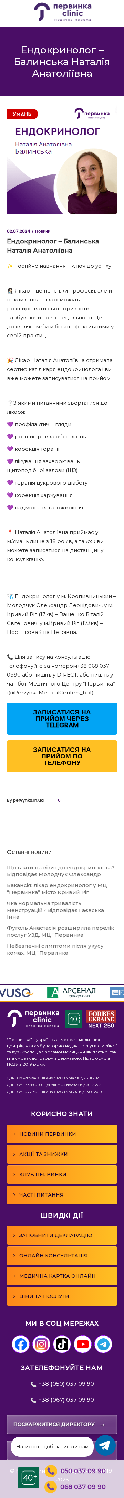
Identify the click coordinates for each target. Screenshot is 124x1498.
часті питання (38, 1194)
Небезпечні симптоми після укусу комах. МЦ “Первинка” (55, 949)
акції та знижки (40, 1154)
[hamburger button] (11, 12)
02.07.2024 (18, 231)
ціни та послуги (41, 1296)
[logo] (33, 1025)
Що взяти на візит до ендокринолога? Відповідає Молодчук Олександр (61, 871)
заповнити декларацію (52, 1235)
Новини (42, 231)
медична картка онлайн (54, 1276)
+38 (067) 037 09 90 (65, 1399)
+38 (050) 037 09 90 (65, 1384)
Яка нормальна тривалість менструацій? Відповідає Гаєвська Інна (55, 910)
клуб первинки (39, 1174)
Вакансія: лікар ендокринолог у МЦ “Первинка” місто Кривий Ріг (57, 888)
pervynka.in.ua (28, 800)
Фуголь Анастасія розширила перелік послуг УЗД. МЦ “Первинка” (60, 931)
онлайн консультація (50, 1255)
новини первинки (44, 1133)
